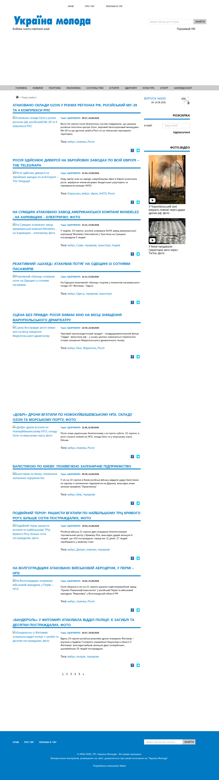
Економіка (74, 88)
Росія (91, 141)
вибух (71, 141)
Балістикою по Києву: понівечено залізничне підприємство (72, 466)
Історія (114, 88)
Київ (79, 494)
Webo (123, 765)
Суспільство (95, 88)
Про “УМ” (89, 6)
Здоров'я (131, 88)
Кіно (79, 348)
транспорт (104, 245)
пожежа (81, 141)
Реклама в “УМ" (114, 6)
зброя (94, 193)
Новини (38, 88)
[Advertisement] (93, 57)
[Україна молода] (52, 21)
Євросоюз (74, 193)
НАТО (103, 193)
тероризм (90, 245)
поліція (80, 656)
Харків (116, 245)
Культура (148, 88)
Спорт (164, 88)
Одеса (80, 293)
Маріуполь (89, 348)
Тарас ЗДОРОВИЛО (70, 118)
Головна (21, 88)
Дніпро (80, 549)
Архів (71, 6)
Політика (55, 88)
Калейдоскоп (183, 88)
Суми (79, 245)
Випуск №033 (155, 98)
